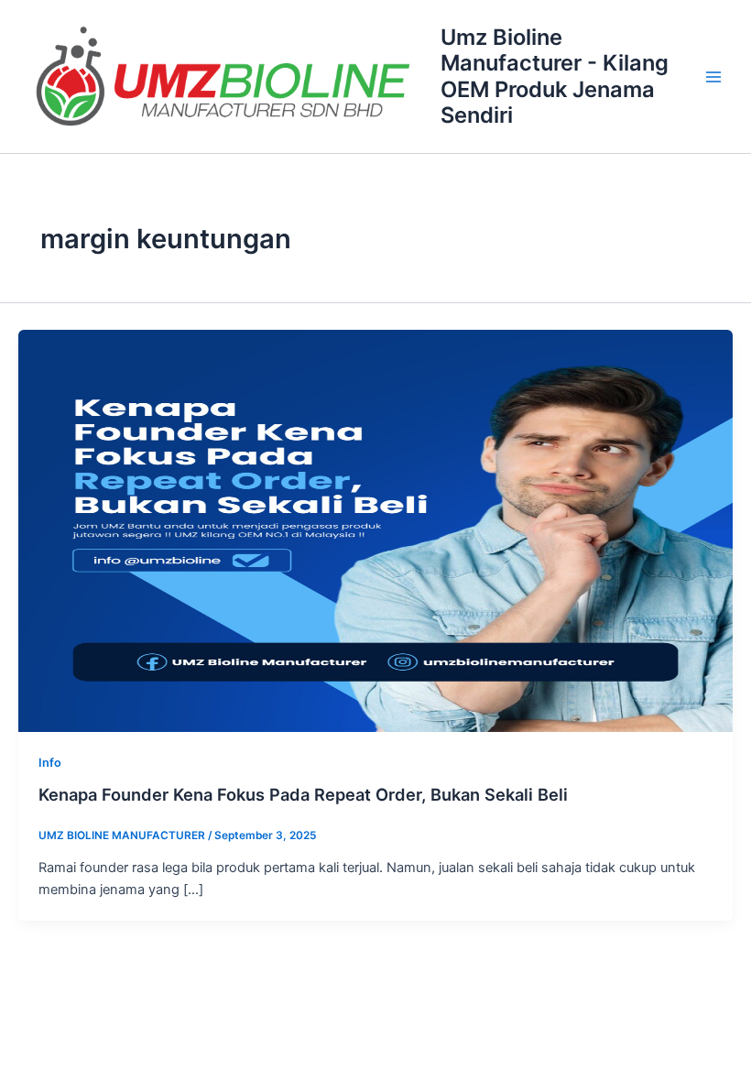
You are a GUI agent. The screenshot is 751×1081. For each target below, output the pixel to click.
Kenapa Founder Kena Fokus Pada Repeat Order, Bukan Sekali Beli (303, 794)
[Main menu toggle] (713, 77)
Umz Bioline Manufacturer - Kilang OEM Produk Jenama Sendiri (555, 76)
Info (49, 763)
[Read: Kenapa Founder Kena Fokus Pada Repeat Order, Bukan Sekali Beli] (375, 529)
